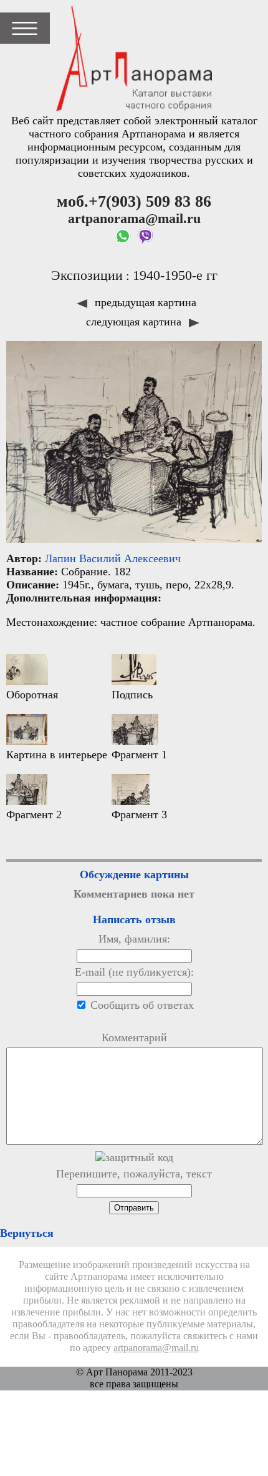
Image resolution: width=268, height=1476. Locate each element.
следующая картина (135, 321)
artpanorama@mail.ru (156, 1348)
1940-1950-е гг (175, 275)
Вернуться (27, 1233)
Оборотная (32, 694)
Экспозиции (87, 275)
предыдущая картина (144, 302)
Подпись (132, 694)
